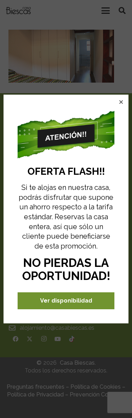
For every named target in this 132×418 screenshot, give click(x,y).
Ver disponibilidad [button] (66, 300)
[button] (121, 102)
